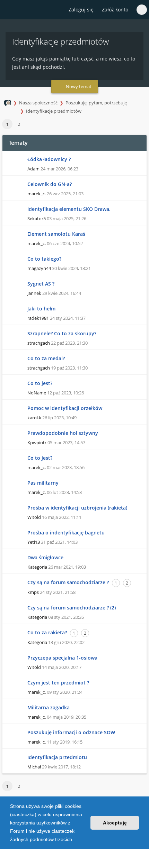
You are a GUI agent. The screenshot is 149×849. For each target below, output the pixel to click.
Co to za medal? (46, 358)
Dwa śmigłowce (45, 557)
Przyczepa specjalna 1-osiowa (62, 657)
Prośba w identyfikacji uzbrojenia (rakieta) (77, 507)
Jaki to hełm (41, 308)
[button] (76, 840)
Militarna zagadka (48, 707)
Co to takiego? (44, 258)
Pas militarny (43, 482)
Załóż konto (115, 9)
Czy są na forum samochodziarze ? (68, 582)
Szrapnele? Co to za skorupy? (61, 333)
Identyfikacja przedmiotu (57, 757)
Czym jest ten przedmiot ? (58, 682)
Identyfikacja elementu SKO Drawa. (69, 209)
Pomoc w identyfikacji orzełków (64, 408)
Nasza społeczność (38, 103)
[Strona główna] (9, 10)
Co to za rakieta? (47, 632)
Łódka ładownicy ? (49, 159)
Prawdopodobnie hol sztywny (62, 433)
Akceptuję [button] (115, 822)
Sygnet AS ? (40, 283)
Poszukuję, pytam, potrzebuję (96, 103)
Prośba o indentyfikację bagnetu (66, 532)
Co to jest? (39, 383)
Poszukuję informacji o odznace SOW (71, 732)
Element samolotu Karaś (56, 234)
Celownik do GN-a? (49, 184)
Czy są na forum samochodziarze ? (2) (71, 607)
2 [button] (19, 124)
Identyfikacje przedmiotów (53, 111)
